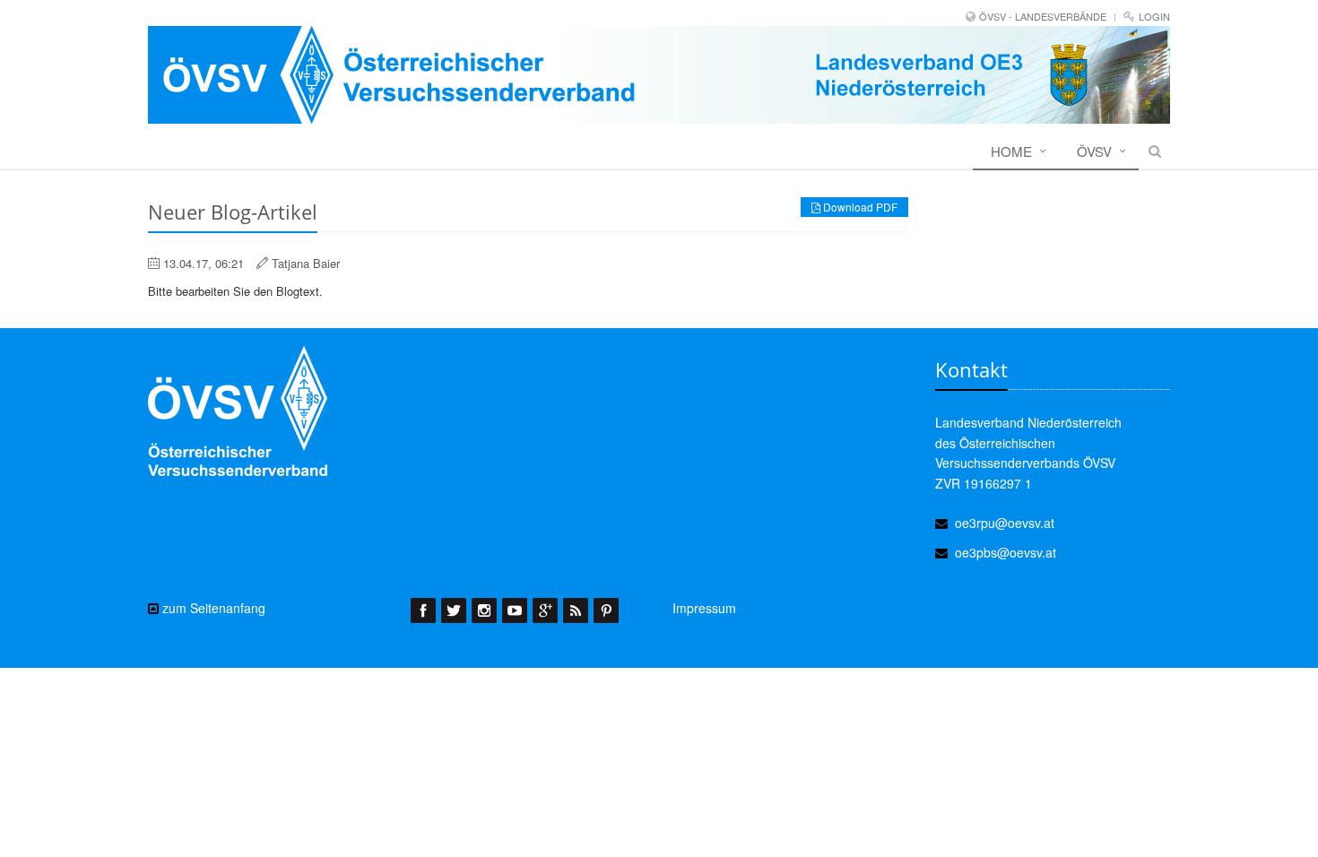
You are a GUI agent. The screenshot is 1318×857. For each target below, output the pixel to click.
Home (1011, 151)
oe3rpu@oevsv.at (1004, 523)
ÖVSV (1094, 151)
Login (1154, 16)
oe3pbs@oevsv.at (1005, 552)
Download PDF (858, 206)
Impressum (704, 608)
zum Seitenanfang (212, 608)
